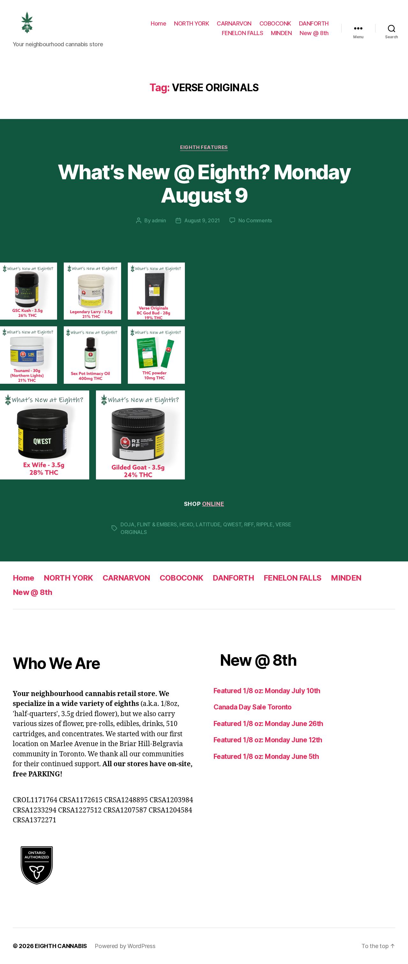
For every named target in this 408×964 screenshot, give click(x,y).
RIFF (249, 524)
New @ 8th (314, 33)
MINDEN (281, 33)
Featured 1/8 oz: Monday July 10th (267, 691)
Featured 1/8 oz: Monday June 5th (266, 756)
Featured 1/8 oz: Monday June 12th (268, 740)
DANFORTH (314, 23)
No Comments (255, 220)
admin (159, 220)
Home (158, 23)
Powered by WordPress (125, 946)
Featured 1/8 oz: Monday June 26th (268, 724)
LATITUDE (208, 524)
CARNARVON (234, 23)
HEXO (186, 524)
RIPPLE (264, 524)
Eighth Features (204, 147)
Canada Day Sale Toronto (253, 707)
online (213, 504)
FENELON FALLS (242, 33)
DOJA (127, 524)
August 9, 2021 (202, 220)
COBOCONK (275, 23)
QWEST (232, 524)
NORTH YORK (191, 23)
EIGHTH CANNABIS (61, 946)
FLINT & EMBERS (157, 524)
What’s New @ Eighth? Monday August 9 (204, 183)
